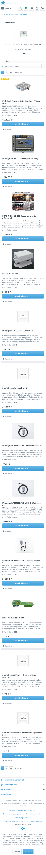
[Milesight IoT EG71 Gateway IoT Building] (23, 144)
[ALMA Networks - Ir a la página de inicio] (8, 3)
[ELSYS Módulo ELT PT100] (23, 603)
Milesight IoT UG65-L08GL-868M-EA (17, 331)
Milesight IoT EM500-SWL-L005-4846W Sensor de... (21, 446)
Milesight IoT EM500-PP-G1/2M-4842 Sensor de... (21, 561)
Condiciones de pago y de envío (13, 814)
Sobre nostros (21, 810)
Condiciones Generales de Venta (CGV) (15, 821)
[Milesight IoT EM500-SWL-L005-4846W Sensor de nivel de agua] (23, 431)
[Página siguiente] (6, 72)
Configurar (28, 851)
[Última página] (11, 72)
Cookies (12, 810)
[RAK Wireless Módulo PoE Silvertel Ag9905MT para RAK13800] (23, 718)
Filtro (6, 61)
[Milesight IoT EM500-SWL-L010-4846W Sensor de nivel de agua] (23, 488)
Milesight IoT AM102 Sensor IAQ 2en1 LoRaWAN (23, 44)
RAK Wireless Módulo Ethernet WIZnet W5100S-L (19, 676)
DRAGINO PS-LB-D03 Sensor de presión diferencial (19, 217)
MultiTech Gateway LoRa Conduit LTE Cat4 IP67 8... (21, 102)
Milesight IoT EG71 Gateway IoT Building (20, 158)
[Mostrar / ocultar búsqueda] (20, 8)
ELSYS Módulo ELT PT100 (13, 618)
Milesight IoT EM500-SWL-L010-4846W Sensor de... (21, 504)
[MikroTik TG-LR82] (23, 259)
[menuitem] (6, 8)
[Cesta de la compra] (42, 8)
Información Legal (37, 821)
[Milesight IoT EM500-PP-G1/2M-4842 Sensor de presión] (23, 546)
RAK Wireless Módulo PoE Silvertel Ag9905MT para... (22, 733)
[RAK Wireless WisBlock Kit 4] (23, 374)
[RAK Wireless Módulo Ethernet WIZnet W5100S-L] (23, 661)
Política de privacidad (22, 818)
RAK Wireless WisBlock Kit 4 (14, 388)
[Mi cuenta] (37, 8)
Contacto (32, 810)
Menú (8, 8)
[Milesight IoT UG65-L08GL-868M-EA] (23, 316)
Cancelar (17, 851)
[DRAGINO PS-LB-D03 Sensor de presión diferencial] (23, 201)
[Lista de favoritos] (31, 8)
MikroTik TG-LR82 (10, 273)
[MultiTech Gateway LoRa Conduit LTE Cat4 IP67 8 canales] (23, 87)
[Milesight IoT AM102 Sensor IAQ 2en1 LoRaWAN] (23, 34)
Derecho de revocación (34, 814)
